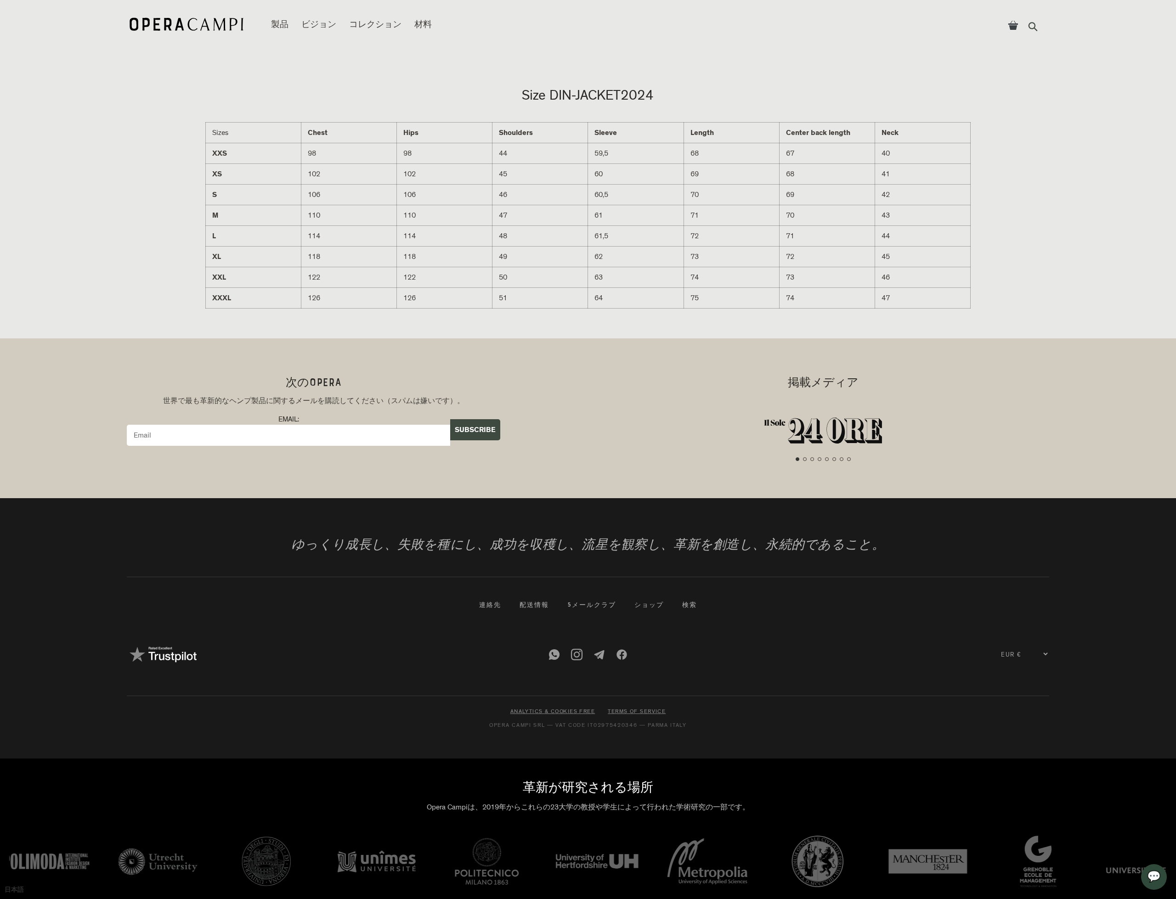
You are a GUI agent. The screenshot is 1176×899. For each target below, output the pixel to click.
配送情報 (534, 605)
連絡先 (490, 605)
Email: (288, 419)
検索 (689, 605)
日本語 (14, 889)
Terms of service (637, 711)
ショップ (649, 605)
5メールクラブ (591, 605)
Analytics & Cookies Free (552, 711)
